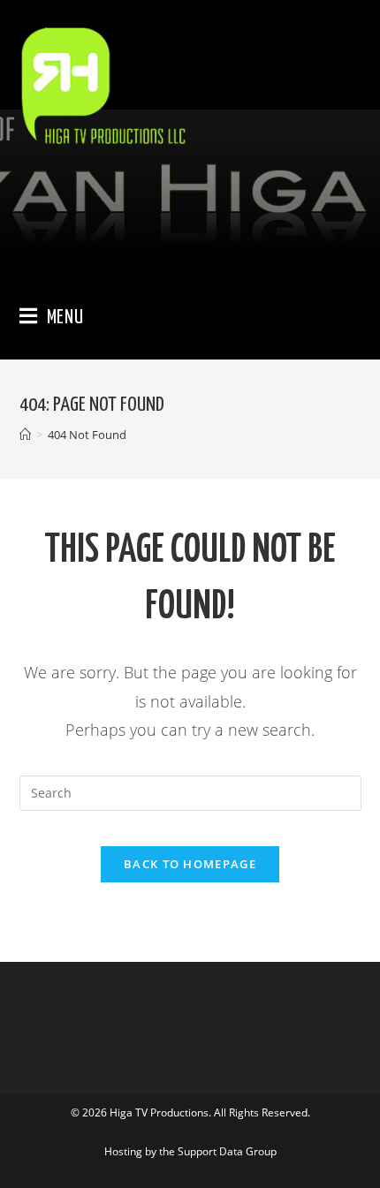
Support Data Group (227, 1151)
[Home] (25, 435)
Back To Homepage (190, 864)
